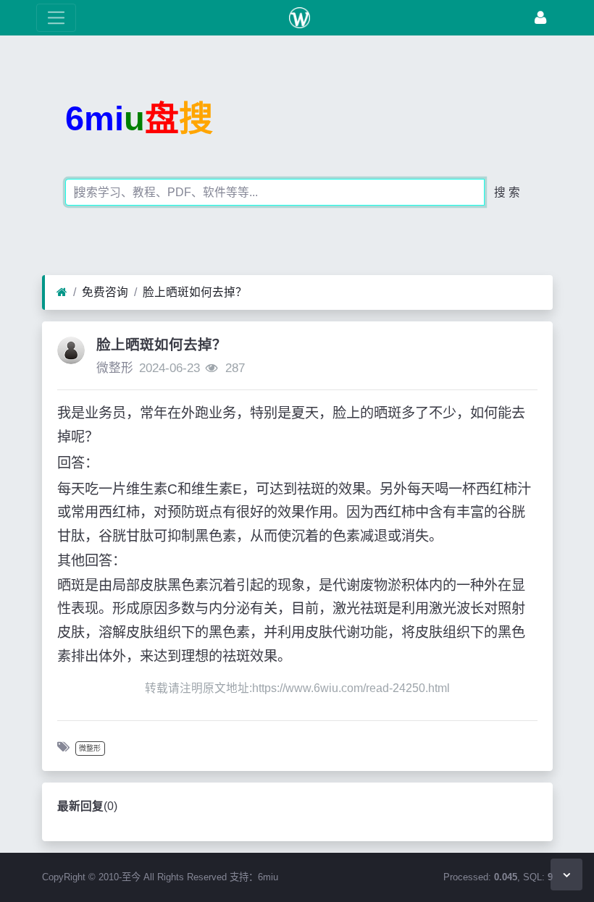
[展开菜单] (56, 18)
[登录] (540, 18)
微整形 (114, 368)
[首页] (62, 292)
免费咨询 (105, 292)
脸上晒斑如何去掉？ (195, 292)
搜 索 (507, 192)
